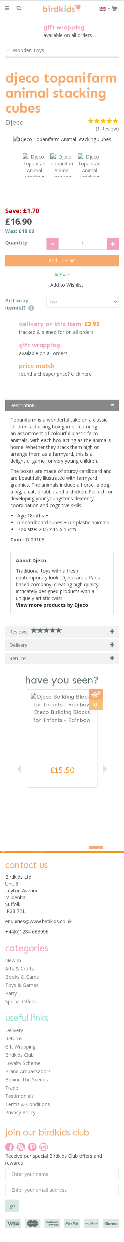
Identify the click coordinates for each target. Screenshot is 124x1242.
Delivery (14, 1030)
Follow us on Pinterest (32, 1147)
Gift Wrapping (20, 1046)
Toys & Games (22, 985)
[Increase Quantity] (113, 244)
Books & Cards (22, 977)
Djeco (14, 122)
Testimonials (19, 1096)
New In (13, 960)
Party (11, 993)
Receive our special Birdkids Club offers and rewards (53, 1159)
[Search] (19, 8)
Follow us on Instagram (43, 1147)
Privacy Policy (20, 1112)
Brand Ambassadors (28, 1071)
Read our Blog (21, 1147)
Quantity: (17, 242)
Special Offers (20, 1001)
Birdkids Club (19, 1055)
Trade (11, 1087)
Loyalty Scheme (23, 1063)
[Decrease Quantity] (52, 244)
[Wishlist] (31, 8)
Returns (13, 1038)
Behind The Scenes (26, 1079)
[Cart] (114, 8)
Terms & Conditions (27, 1104)
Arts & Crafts (19, 968)
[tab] (62, 405)
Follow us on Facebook (9, 1147)
